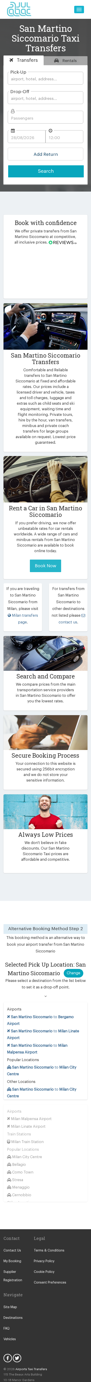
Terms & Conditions (49, 1250)
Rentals (69, 61)
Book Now (45, 566)
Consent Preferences (50, 1282)
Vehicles (10, 1339)
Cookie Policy (44, 1272)
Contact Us (12, 1250)
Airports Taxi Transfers (31, 1369)
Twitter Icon (17, 1358)
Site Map (10, 1307)
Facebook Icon (8, 1358)
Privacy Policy (44, 1261)
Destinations (13, 1318)
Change (73, 973)
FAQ (7, 1328)
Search (46, 171)
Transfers (26, 60)
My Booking (12, 1261)
